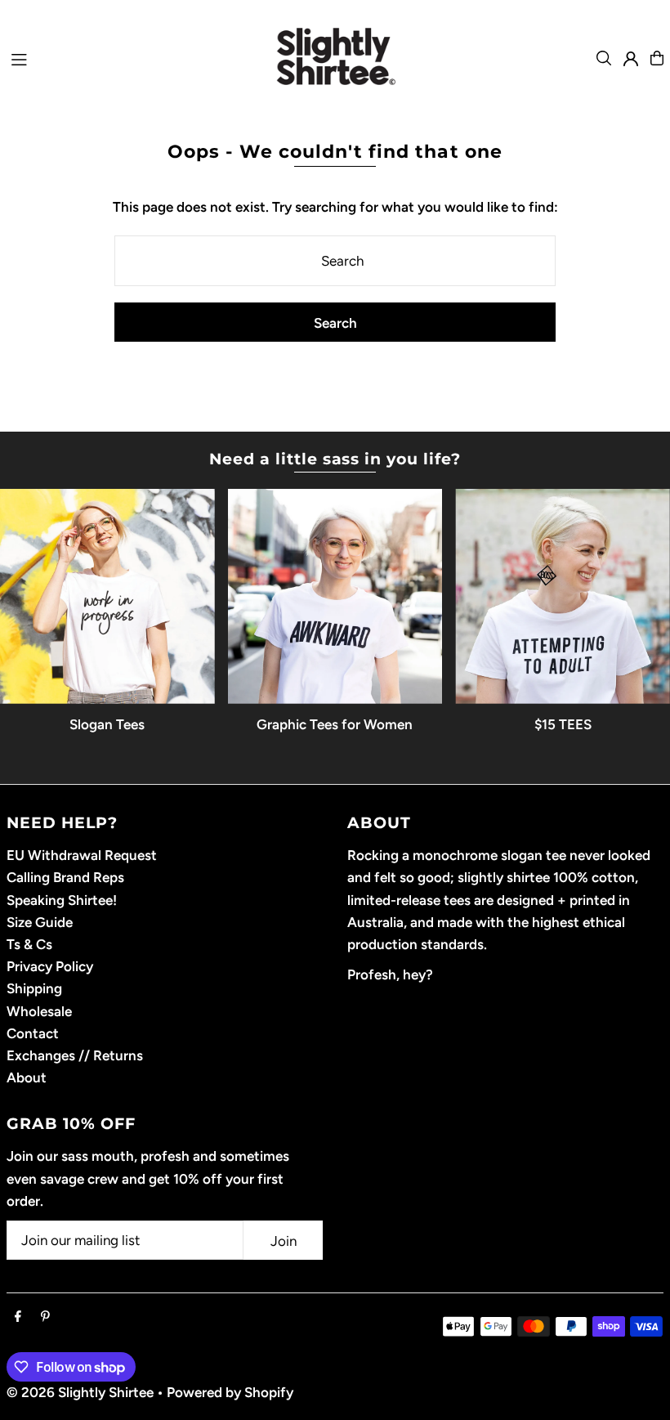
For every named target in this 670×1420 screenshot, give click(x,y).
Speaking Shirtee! (62, 900)
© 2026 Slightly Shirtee (80, 1392)
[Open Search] (603, 58)
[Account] (630, 59)
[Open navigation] (123, 57)
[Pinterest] (45, 1317)
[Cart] (656, 58)
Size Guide (40, 922)
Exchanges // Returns (75, 1055)
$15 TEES (563, 724)
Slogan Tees (107, 724)
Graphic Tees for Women (335, 724)
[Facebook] (18, 1317)
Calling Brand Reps (65, 877)
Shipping (34, 988)
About (27, 1077)
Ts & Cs (29, 944)
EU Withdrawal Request (82, 855)
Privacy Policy (50, 966)
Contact (33, 1033)
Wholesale (39, 1011)
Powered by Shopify (230, 1392)
